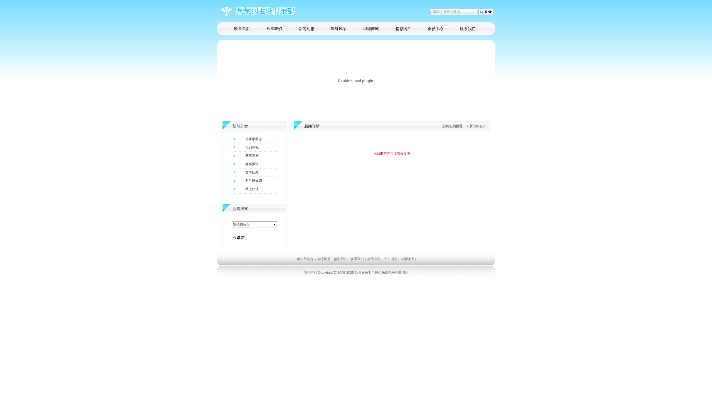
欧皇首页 (242, 28)
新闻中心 (476, 126)
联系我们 (468, 28)
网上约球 (252, 189)
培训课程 (252, 147)
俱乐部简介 (305, 259)
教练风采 (339, 28)
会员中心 (435, 28)
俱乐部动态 (253, 139)
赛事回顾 (252, 172)
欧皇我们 (274, 28)
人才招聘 (390, 259)
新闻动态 (306, 28)
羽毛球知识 (253, 181)
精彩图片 (403, 28)
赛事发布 (252, 156)
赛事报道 (252, 164)
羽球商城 (371, 28)
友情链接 (407, 259)
